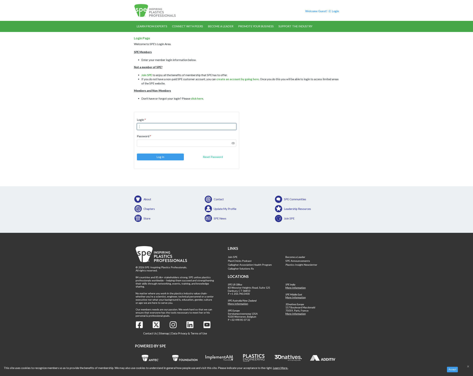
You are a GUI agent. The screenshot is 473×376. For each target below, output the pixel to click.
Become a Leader (220, 26)
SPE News (220, 218)
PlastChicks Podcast (240, 260)
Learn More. (280, 368)
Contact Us (150, 333)
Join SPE (146, 75)
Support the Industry (295, 26)
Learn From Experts (152, 26)
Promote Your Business (256, 26)
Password (143, 136)
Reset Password (213, 157)
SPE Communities (295, 199)
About (147, 199)
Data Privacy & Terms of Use (189, 333)
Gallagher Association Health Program (250, 264)
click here (197, 98)
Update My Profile (225, 208)
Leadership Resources (297, 208)
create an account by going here (237, 79)
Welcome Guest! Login (322, 11)
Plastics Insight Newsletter (301, 264)
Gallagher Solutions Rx (241, 268)
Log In (160, 157)
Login (140, 119)
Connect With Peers (187, 26)
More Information (238, 303)
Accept (452, 369)
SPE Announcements (297, 260)
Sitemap (164, 333)
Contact (219, 199)
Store (147, 218)
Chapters (149, 208)
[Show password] (233, 143)
